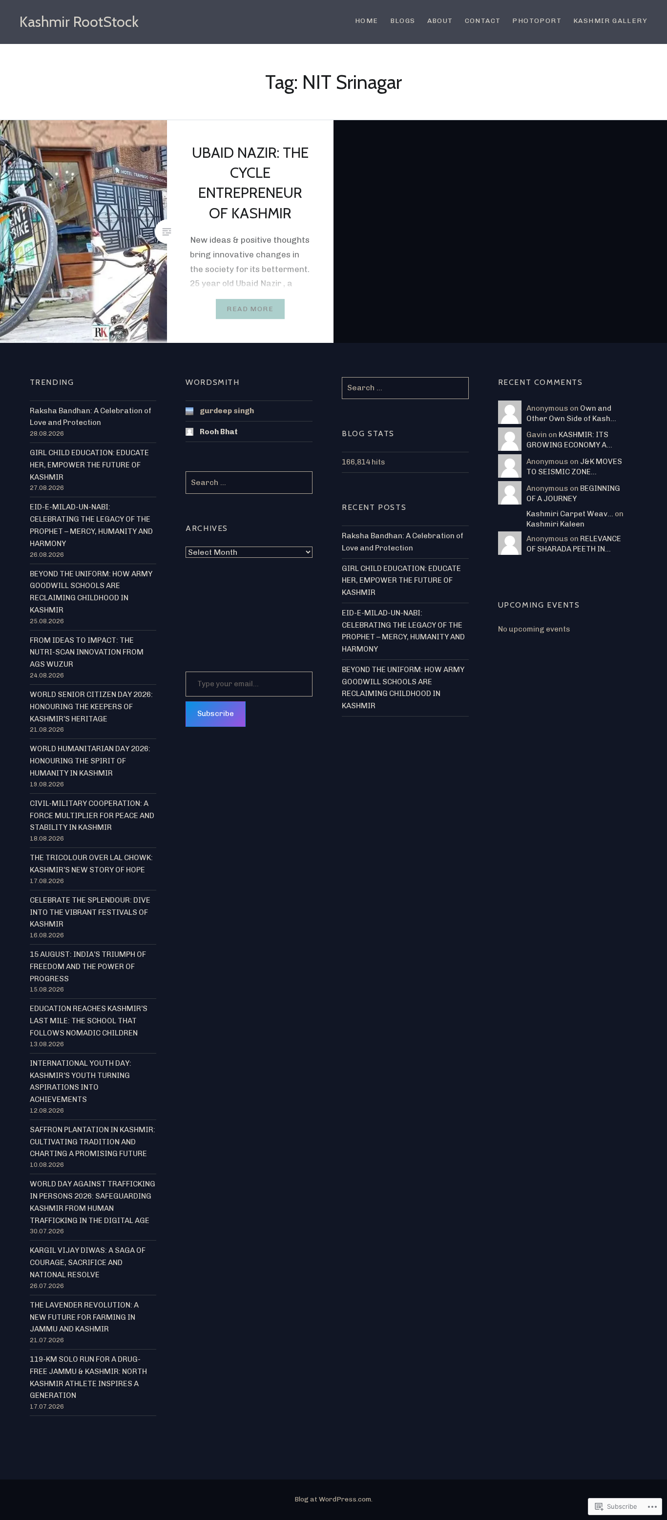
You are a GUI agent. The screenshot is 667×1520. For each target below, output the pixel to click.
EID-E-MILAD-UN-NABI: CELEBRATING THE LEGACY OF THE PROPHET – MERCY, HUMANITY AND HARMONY (91, 525)
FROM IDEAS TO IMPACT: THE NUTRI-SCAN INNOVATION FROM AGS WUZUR (87, 652)
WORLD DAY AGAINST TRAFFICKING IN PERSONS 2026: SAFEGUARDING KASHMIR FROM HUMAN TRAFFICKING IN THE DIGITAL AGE (92, 1202)
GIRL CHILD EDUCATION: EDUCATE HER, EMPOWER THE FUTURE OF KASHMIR (89, 465)
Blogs (403, 21)
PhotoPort (537, 21)
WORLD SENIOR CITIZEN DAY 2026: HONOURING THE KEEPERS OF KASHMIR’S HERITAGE (91, 706)
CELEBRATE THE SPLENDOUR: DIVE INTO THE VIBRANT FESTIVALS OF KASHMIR (90, 912)
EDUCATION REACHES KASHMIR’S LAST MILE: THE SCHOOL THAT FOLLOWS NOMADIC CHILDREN (88, 1020)
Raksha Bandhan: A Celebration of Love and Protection (90, 416)
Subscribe (215, 713)
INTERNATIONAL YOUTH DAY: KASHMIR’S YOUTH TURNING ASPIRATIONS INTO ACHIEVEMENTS (80, 1081)
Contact (483, 21)
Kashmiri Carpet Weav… (569, 513)
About (440, 21)
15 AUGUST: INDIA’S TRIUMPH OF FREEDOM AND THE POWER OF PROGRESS (88, 966)
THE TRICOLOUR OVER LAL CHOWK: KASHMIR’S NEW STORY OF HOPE (91, 863)
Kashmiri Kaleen (555, 524)
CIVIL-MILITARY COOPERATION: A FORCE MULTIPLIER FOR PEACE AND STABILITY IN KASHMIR (92, 815)
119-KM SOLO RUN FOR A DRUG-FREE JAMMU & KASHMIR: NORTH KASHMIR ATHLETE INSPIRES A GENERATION (88, 1377)
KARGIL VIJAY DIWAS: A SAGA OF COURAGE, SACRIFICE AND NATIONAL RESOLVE (88, 1262)
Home (366, 21)
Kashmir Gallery (610, 21)
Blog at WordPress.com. (333, 1499)
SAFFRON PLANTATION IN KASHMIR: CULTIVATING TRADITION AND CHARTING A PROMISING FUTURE (92, 1142)
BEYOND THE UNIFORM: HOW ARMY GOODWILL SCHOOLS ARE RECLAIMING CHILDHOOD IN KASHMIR (91, 592)
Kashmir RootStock (79, 22)
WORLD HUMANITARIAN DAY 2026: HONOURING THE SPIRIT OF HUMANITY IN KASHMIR (90, 761)
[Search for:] (405, 387)
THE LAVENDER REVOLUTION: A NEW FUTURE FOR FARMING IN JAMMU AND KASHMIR (84, 1317)
